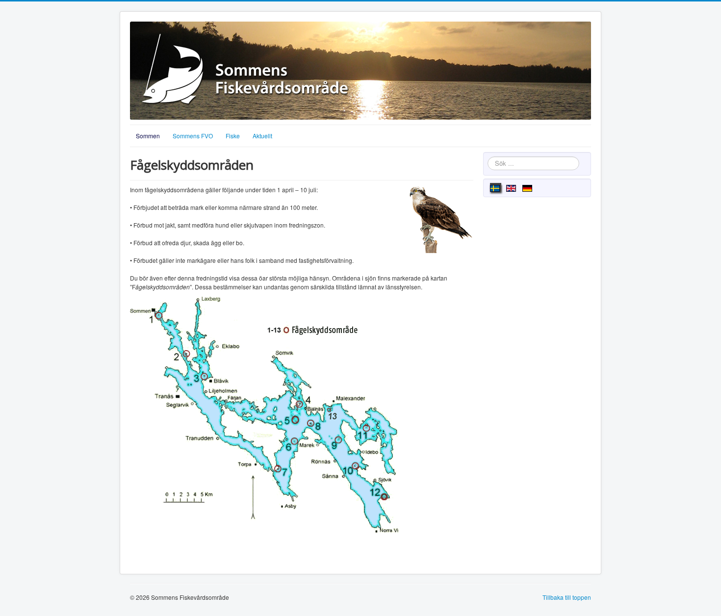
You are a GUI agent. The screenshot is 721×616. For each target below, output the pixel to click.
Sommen (148, 135)
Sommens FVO (193, 135)
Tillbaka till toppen (566, 597)
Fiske (233, 135)
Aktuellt (262, 135)
